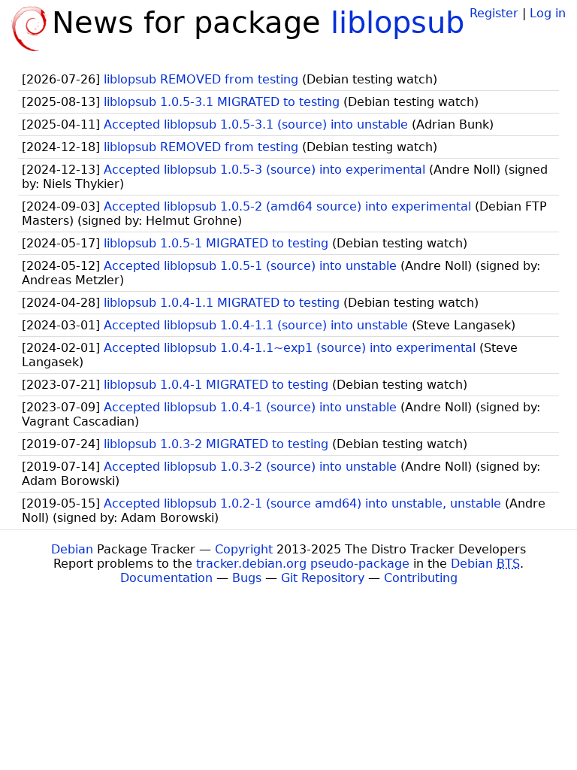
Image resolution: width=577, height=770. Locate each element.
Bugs (246, 578)
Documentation (166, 578)
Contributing (421, 578)
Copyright (244, 549)
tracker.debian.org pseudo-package (302, 563)
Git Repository (322, 578)
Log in (548, 13)
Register (494, 13)
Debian (72, 549)
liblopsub (397, 22)
